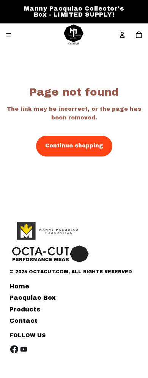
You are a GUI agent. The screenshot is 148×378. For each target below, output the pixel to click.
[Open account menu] (122, 34)
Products (25, 309)
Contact (23, 321)
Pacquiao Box (32, 297)
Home (19, 286)
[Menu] (8, 34)
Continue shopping (74, 146)
